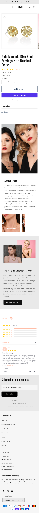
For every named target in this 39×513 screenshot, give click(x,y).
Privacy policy (20, 407)
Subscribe (9, 394)
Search (4, 445)
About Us (4, 420)
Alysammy (23, 403)
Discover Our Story (12, 302)
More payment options (19, 100)
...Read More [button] (9, 365)
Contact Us (5, 429)
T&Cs (3, 437)
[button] (4, 7)
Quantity (4, 79)
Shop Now (7, 170)
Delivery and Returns (8, 425)
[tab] (5, 342)
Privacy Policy (6, 441)
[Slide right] (24, 52)
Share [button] (6, 112)
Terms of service (30, 407)
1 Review (17, 69)
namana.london (22, 401)
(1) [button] (11, 328)
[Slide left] (15, 52)
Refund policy (10, 407)
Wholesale (5, 433)
